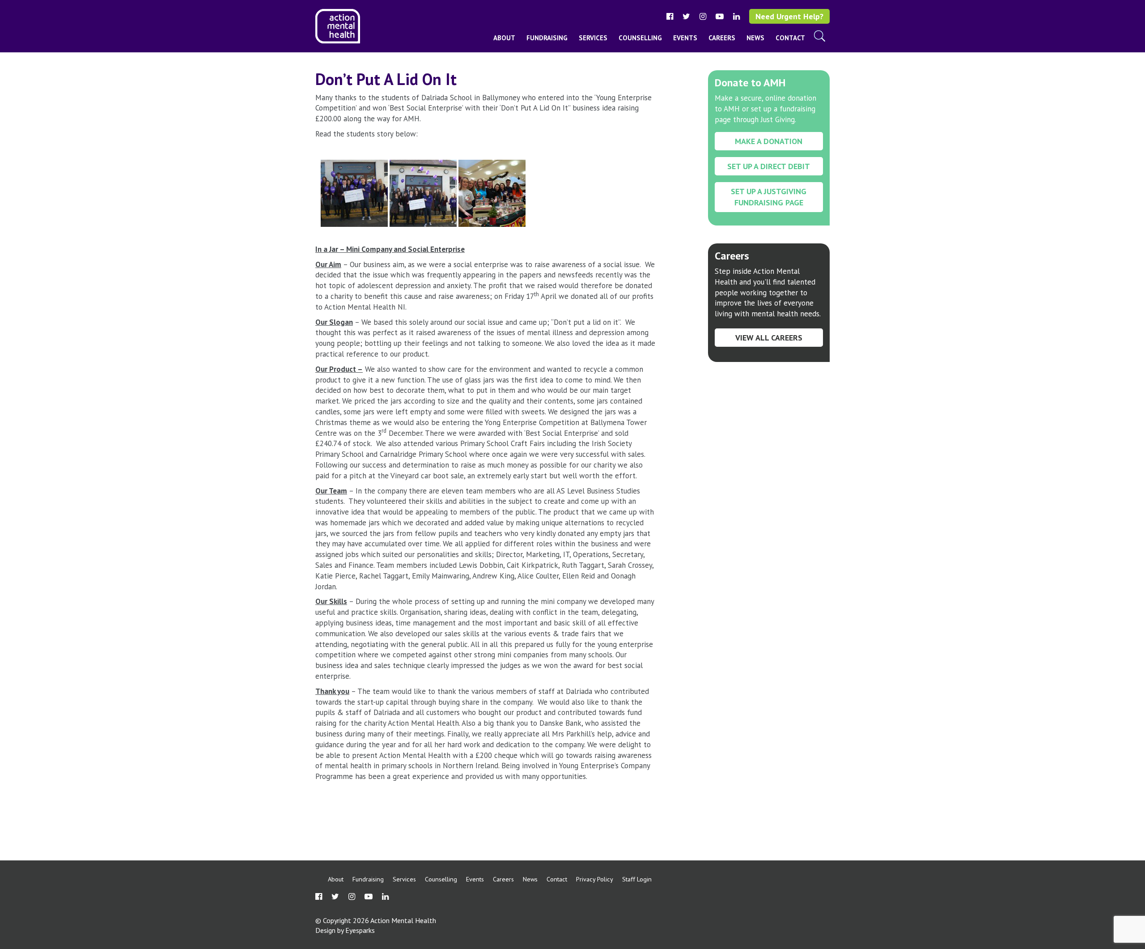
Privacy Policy (594, 879)
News (755, 38)
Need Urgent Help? (789, 16)
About (504, 38)
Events (685, 38)
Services (593, 38)
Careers (721, 38)
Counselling (640, 38)
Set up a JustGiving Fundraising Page (768, 197)
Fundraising (547, 38)
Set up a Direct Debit (768, 166)
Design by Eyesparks (345, 930)
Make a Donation (768, 141)
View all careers (768, 337)
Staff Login (637, 879)
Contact (790, 38)
